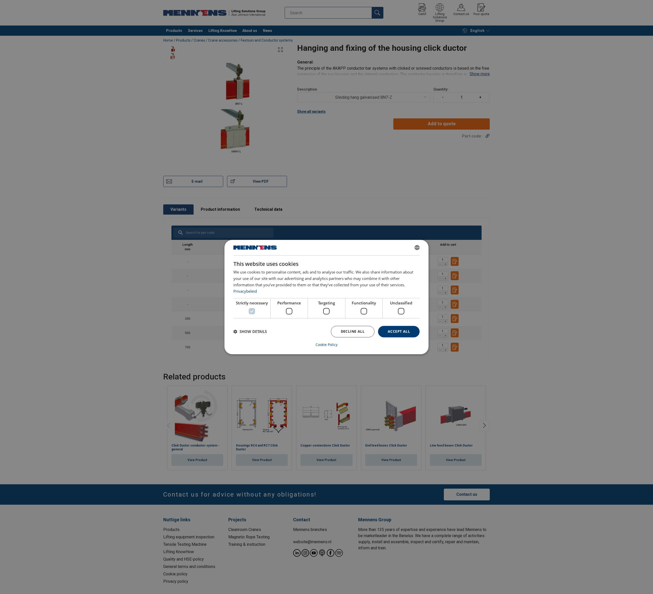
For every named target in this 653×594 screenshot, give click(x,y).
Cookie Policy (326, 344)
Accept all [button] (399, 331)
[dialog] (326, 297)
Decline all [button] (353, 331)
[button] (250, 331)
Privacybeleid (245, 291)
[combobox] (417, 247)
